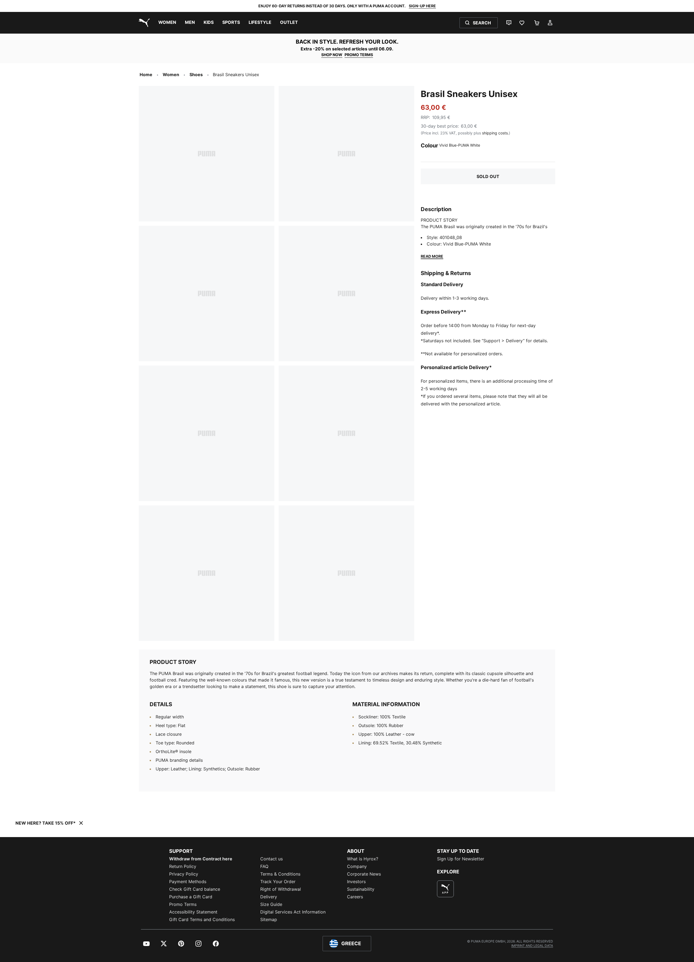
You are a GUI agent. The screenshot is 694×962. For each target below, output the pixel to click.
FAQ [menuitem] (264, 866)
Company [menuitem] (357, 866)
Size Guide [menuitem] (271, 904)
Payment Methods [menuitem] (187, 881)
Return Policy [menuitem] (182, 866)
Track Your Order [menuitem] (277, 881)
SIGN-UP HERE (422, 6)
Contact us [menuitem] (271, 858)
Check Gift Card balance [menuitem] (194, 889)
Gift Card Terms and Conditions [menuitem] (202, 919)
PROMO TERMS (359, 54)
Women (171, 74)
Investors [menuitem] (356, 881)
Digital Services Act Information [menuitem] (293, 912)
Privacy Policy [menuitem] (183, 874)
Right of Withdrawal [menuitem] (280, 889)
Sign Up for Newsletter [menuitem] (460, 858)
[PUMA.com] (143, 22)
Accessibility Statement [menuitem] (193, 912)
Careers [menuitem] (355, 896)
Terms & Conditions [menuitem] (280, 874)
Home (146, 74)
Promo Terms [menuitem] (183, 904)
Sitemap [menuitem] (268, 919)
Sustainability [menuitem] (360, 889)
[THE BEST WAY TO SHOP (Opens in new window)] (445, 888)
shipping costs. (495, 133)
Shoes (196, 74)
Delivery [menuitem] (268, 896)
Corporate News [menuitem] (364, 874)
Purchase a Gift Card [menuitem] (190, 896)
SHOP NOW (331, 54)
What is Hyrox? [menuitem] (362, 858)
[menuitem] (167, 23)
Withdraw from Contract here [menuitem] (200, 858)
